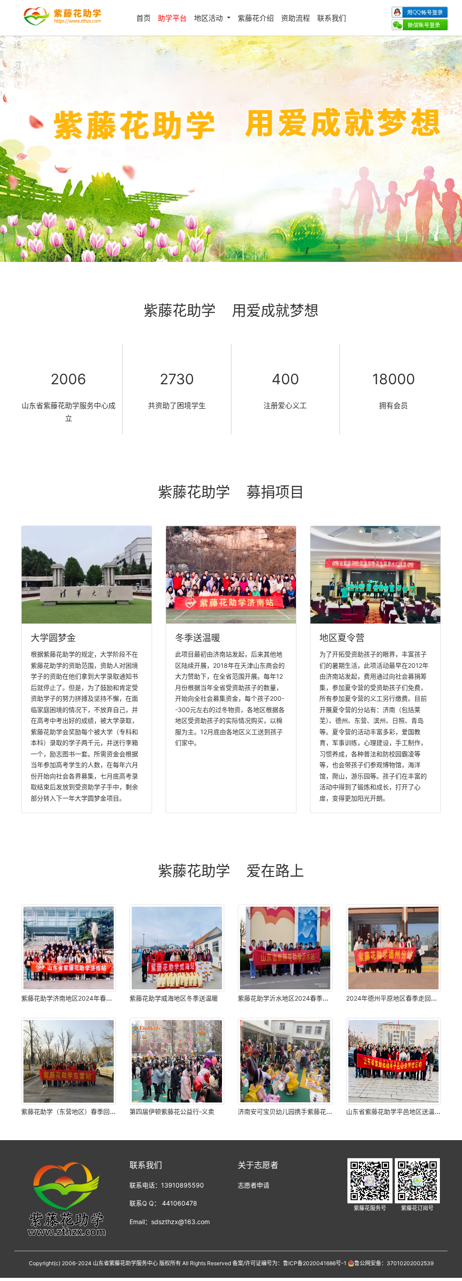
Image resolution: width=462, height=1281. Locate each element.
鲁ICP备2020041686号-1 (314, 1263)
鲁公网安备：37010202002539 (394, 1263)
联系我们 (331, 18)
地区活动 (209, 18)
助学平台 (172, 18)
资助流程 (295, 18)
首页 (143, 18)
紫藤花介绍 (256, 18)
